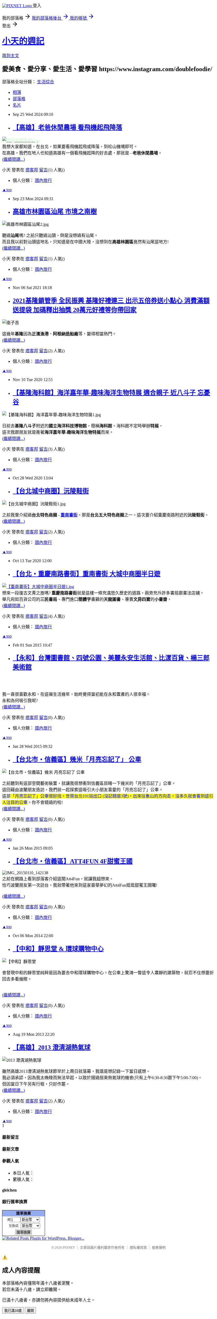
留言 (43, 170)
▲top (7, 189)
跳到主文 (10, 55)
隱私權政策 (138, 1247)
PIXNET (69, 1247)
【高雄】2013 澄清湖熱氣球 (52, 1047)
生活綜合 (45, 82)
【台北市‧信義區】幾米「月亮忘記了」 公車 (77, 759)
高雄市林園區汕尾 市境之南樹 (55, 211)
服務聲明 (159, 1247)
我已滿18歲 (13, 1311)
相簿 (17, 92)
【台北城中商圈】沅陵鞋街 (51, 491)
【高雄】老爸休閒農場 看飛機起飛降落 (67, 127)
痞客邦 (31, 170)
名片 (17, 105)
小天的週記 (23, 41)
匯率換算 (23, 1213)
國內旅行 (43, 180)
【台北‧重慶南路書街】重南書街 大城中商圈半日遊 (86, 573)
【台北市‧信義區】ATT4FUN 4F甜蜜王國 (73, 861)
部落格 (19, 99)
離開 (30, 1311)
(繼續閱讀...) (13, 159)
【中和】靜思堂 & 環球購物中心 (58, 948)
